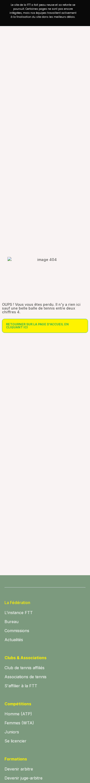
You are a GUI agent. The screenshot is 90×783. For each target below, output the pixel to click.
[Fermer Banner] (85, 6)
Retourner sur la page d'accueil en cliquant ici (37, 325)
